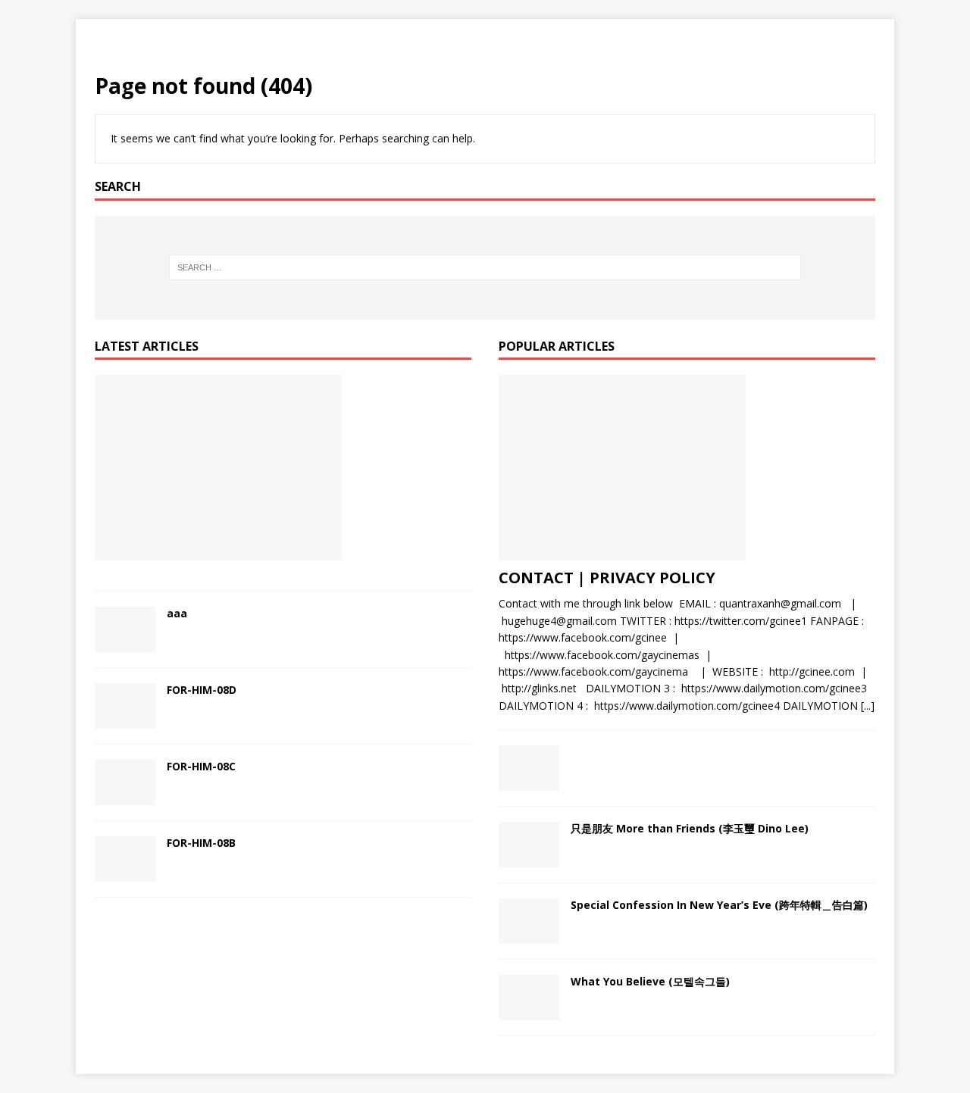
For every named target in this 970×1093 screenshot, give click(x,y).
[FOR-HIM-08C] (125, 782)
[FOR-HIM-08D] (125, 706)
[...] (868, 705)
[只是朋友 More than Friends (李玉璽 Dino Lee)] (529, 844)
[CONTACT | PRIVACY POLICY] (687, 468)
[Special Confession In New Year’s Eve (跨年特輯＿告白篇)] (529, 921)
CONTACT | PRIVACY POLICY (607, 577)
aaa (177, 613)
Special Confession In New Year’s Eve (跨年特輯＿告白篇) (719, 905)
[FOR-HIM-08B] (125, 859)
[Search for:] (485, 267)
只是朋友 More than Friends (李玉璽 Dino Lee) (690, 828)
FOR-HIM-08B (201, 842)
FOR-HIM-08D (201, 689)
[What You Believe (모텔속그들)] (529, 997)
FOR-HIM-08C (201, 766)
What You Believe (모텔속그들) (650, 981)
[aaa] (125, 629)
